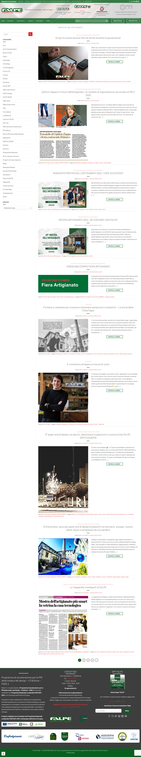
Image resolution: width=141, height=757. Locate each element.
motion (132, 652)
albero (73, 514)
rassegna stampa (109, 297)
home (117, 652)
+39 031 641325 (72, 678)
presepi (123, 577)
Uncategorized (8, 193)
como (82, 354)
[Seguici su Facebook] (129, 1)
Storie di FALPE (8, 178)
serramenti (91, 424)
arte (77, 514)
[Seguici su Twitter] (133, 1)
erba (87, 209)
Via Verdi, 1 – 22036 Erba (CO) (70, 707)
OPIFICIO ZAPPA (8, 141)
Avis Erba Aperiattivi (10, 49)
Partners (6, 149)
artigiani (96, 163)
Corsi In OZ (6, 71)
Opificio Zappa (42, 654)
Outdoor (5, 145)
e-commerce (70, 424)
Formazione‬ (104, 354)
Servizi (30, 21)
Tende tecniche (8, 186)
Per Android (114, 701)
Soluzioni (39, 21)
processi (85, 424)
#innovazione (77, 163)
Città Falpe (6, 64)
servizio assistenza (116, 81)
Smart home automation (53, 654)
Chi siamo (10, 21)
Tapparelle (6, 182)
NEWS (48, 21)
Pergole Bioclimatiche (10, 152)
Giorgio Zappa (98, 178)
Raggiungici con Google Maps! (8, 1)
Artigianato (75, 81)
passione (129, 354)
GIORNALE (101, 297)
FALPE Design (7, 93)
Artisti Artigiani (89, 514)
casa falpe (70, 354)
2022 (77, 209)
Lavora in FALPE (8, 119)
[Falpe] (12, 10)
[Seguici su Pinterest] (135, 1)
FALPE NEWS (7, 97)
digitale (65, 424)
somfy (62, 654)
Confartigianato (8, 67)
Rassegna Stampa (9, 167)
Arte (4, 45)
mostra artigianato (124, 652)
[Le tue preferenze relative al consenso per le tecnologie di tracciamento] (3, 753)
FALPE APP (6, 86)
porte (80, 424)
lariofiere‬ (91, 209)
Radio (5, 163)
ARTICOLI (82, 297)
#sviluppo (84, 163)
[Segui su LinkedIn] (136, 1)
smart (96, 424)
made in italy (97, 209)
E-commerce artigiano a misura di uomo (88, 364)
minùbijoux (131, 514)
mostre (104, 577)
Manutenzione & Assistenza (12, 126)
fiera (81, 256)
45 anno (97, 652)
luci (126, 514)
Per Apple (122, 701)
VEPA (5, 197)
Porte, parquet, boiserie (11, 156)
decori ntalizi (106, 514)
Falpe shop (6, 101)
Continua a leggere (114, 61)
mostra (104, 209)
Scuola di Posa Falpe (9, 171)
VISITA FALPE (20, 21)
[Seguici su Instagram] (131, 1)
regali (126, 577)
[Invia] (106, 20)
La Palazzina (7, 115)
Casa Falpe (6, 60)
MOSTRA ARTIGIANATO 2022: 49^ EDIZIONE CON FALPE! (88, 219)
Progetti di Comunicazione (12, 160)
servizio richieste (126, 81)
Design (5, 78)
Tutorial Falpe (7, 189)
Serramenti (6, 174)
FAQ (4, 108)
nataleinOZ (41, 516)
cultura (101, 163)
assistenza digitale (83, 81)
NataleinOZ (6, 138)
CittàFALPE (92, 81)
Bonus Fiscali (7, 53)
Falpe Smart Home (9, 104)
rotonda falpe (56, 516)
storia (62, 516)
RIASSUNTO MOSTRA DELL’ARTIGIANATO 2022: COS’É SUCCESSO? (88, 173)
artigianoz (84, 577)
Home (3, 21)
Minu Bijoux (7, 130)
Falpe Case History (9, 90)
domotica (109, 652)
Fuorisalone (7, 112)
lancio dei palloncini (119, 514)
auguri (96, 514)
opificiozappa (107, 163)
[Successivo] (96, 660)
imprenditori (111, 354)
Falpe (99, 354)
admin (97, 43)
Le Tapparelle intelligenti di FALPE (88, 587)
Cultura (5, 75)
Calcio (5, 56)
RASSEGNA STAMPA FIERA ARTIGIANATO (88, 266)
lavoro (117, 354)
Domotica (6, 82)
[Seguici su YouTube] (138, 1)
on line (77, 424)
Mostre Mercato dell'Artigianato (13, 134)
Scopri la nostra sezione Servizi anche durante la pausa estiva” (88, 37)
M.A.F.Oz (5, 123)
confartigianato (88, 354)
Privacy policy (70, 752)
